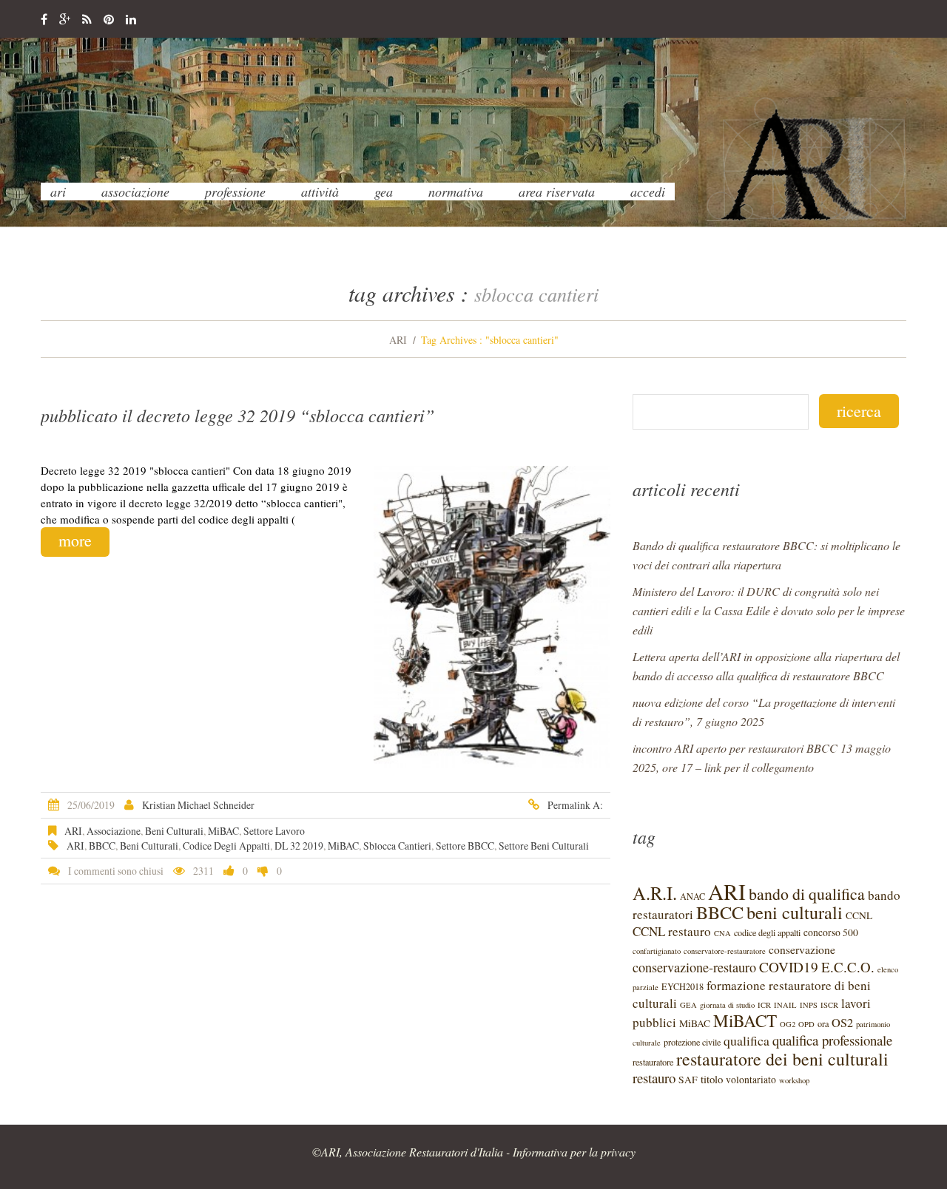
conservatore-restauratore (725, 951)
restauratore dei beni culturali (782, 1059)
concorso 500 (830, 932)
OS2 (842, 1022)
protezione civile (692, 1042)
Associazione (135, 191)
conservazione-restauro (694, 967)
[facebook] (44, 20)
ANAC (692, 896)
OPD (806, 1024)
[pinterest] (109, 20)
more (75, 540)
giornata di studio (727, 1005)
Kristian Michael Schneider (198, 805)
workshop (794, 1080)
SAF (688, 1079)
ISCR (829, 1005)
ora (823, 1023)
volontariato (751, 1079)
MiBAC (223, 831)
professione (235, 191)
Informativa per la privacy (574, 1151)
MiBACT (745, 1020)
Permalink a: (575, 805)
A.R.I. (655, 893)
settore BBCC (465, 846)
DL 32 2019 (298, 846)
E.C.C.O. (847, 967)
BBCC (102, 846)
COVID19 (788, 967)
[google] (64, 20)
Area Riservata (557, 191)
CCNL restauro (672, 931)
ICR (764, 1005)
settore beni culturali (544, 846)
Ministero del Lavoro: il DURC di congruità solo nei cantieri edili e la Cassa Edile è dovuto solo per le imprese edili (769, 610)
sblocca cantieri (397, 846)
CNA (722, 933)
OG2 (787, 1024)
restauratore (653, 1062)
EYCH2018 (682, 986)
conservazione (802, 949)
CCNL (859, 915)
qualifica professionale (832, 1040)
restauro (654, 1077)
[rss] (87, 20)
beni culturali (174, 831)
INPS (809, 1005)
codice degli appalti (226, 846)
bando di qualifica (807, 893)
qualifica (746, 1040)
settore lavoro (274, 831)
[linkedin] (131, 20)
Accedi (647, 191)
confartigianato (657, 951)
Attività (320, 191)
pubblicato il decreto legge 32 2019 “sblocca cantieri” (237, 415)
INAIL (785, 1005)
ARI (58, 191)
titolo (712, 1078)
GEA (383, 191)
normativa (455, 191)
